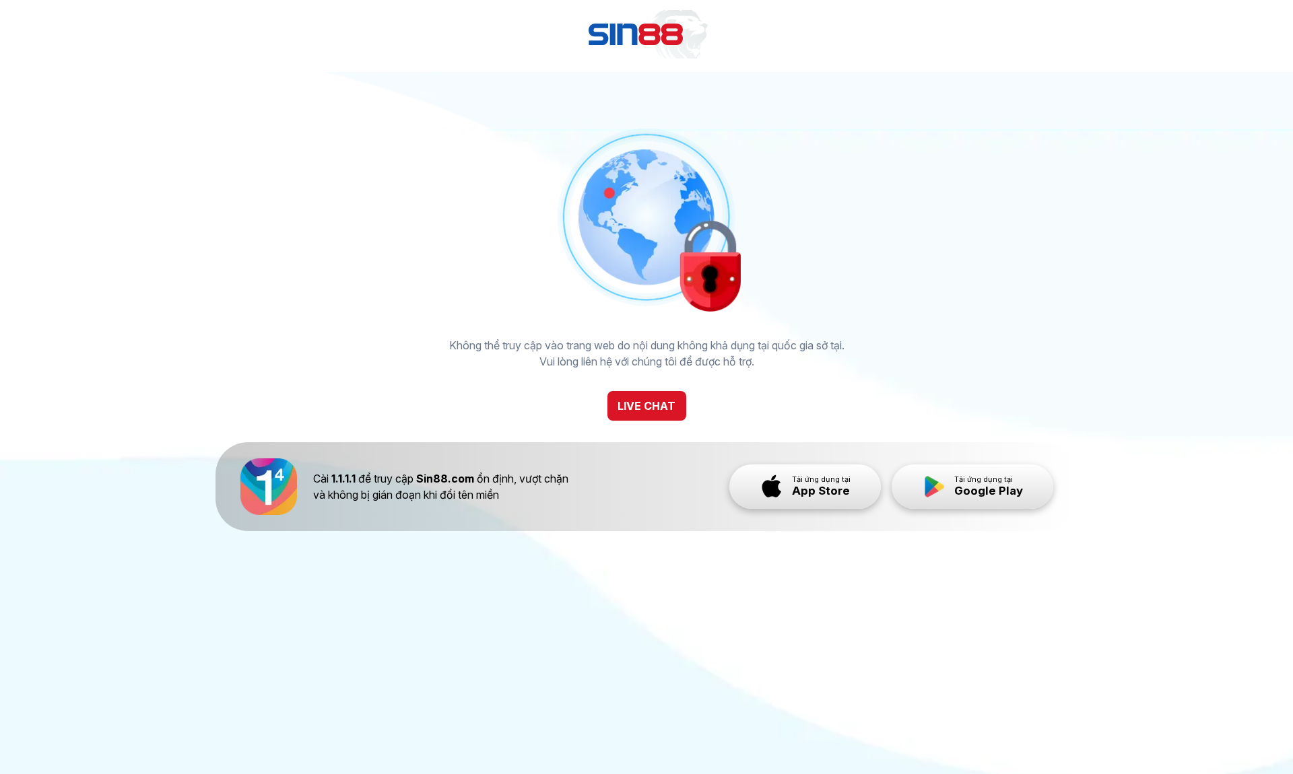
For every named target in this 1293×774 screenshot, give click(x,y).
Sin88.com (445, 478)
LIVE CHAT (646, 406)
